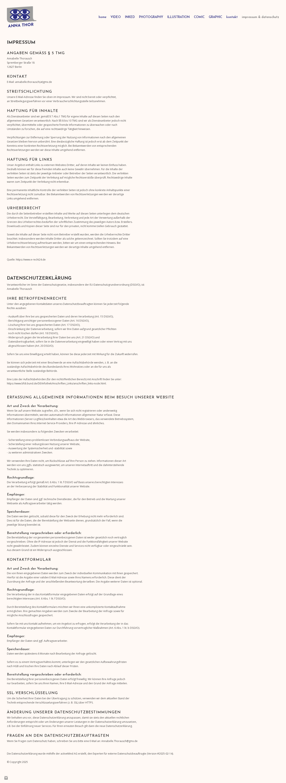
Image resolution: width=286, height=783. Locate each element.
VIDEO (116, 17)
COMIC (199, 17)
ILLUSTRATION (178, 17)
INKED (130, 17)
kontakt (232, 17)
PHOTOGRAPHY (151, 17)
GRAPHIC (215, 17)
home (102, 17)
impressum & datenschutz (260, 17)
